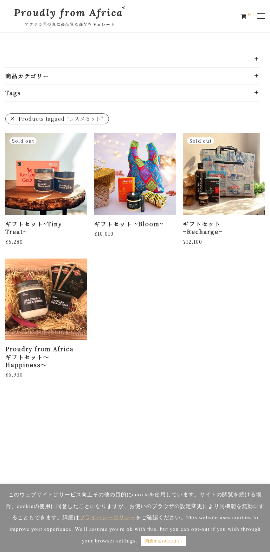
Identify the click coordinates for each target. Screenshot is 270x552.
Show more (18, 241)
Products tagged (61, 118)
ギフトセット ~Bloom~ (128, 224)
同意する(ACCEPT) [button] (163, 541)
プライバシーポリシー (107, 517)
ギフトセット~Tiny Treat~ (33, 228)
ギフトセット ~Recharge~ (203, 228)
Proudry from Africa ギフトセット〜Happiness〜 (39, 357)
